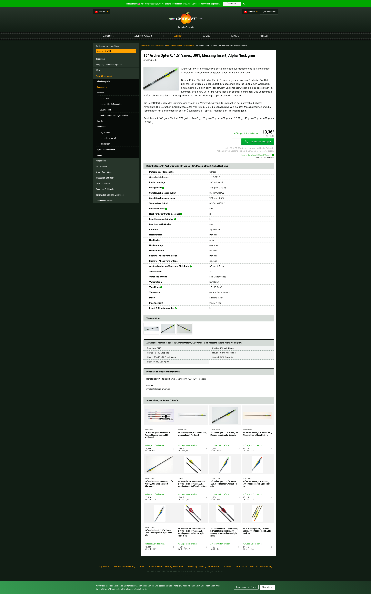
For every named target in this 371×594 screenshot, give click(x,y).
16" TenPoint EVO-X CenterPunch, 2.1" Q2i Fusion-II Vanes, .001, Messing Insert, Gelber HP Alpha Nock (224, 532)
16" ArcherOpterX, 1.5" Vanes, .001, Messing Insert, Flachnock (192, 433)
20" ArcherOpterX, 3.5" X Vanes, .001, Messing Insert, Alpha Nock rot (256, 483)
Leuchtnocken (105, 110)
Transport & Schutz (103, 183)
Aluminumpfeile (103, 81)
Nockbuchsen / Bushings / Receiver (114, 115)
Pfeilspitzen (102, 127)
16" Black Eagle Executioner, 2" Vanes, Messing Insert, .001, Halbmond (157, 435)
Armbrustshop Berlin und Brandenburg (254, 566)
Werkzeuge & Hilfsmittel (105, 189)
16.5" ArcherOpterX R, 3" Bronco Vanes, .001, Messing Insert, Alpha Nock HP (257, 531)
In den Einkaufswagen (260, 141)
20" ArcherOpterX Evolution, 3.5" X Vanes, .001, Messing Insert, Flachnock (159, 483)
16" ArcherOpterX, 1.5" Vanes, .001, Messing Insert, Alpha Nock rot (257, 433)
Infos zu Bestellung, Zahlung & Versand (255, 155)
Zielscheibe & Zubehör (104, 200)
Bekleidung (100, 59)
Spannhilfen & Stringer (104, 178)
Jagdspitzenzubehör (108, 138)
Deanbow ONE (154, 348)
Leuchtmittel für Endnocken (111, 104)
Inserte (100, 121)
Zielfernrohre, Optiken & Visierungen (110, 195)
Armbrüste (108, 36)
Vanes (99, 155)
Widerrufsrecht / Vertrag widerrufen (166, 566)
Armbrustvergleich (143, 36)
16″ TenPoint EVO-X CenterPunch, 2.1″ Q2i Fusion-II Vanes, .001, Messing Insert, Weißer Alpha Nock (192, 483)
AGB (142, 566)
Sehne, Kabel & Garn (104, 172)
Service (206, 36)
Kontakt (264, 36)
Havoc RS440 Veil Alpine (224, 352)
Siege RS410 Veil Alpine (158, 361)
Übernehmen (231, 3)
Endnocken (104, 98)
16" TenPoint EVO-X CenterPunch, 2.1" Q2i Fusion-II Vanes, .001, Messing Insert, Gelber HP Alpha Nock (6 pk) (191, 532)
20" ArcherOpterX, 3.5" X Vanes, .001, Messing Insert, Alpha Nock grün (223, 483)
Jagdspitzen (105, 132)
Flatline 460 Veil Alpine (223, 348)
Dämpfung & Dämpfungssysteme (109, 64)
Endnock (100, 93)
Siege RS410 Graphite (222, 357)
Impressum (104, 566)
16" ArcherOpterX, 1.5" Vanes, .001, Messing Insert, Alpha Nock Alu (224, 433)
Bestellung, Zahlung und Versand (203, 566)
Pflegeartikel (101, 161)
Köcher (98, 70)
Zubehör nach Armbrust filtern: (107, 46)
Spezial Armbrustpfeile (106, 149)
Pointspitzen (105, 144)
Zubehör (178, 36)
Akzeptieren (267, 587)
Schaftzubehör (101, 166)
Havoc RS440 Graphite (158, 352)
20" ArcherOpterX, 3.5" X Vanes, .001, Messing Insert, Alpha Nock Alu (158, 532)
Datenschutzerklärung (124, 566)
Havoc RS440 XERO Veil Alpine (161, 357)
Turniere (235, 36)
